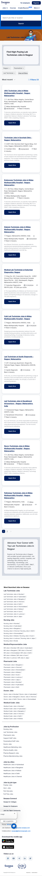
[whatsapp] (8, 858)
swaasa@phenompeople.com (21, 831)
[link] (5, 2)
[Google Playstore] (8, 841)
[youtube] (13, 858)
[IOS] (8, 847)
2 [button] (7, 531)
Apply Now (14, 123)
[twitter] (30, 858)
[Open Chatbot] (14, 826)
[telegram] (19, 858)
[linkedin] (25, 858)
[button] (36, 3)
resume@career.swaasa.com (20, 828)
